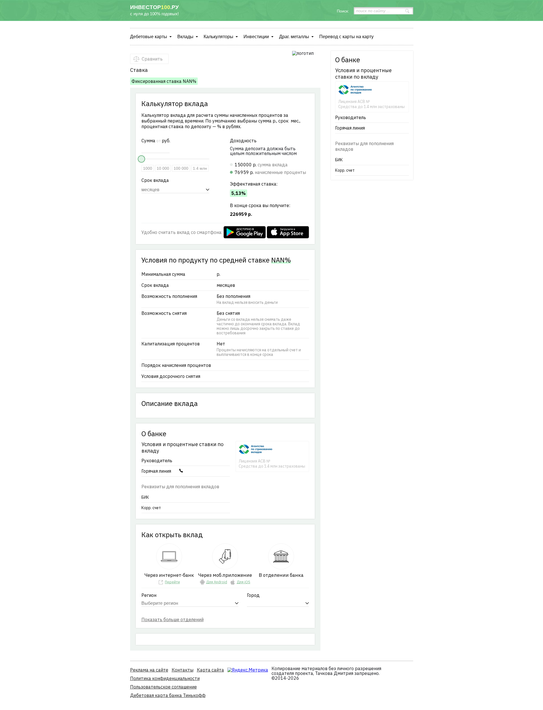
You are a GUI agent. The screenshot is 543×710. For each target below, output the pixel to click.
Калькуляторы (218, 36)
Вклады (185, 36)
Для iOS (243, 582)
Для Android (216, 582)
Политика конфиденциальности (165, 678)
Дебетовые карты (148, 36)
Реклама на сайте (149, 670)
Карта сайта (210, 670)
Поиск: (343, 11)
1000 (147, 168)
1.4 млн (200, 168)
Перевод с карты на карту (346, 36)
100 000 (181, 168)
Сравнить (152, 59)
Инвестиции (256, 36)
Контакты (182, 670)
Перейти (172, 582)
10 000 (163, 168)
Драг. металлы (294, 36)
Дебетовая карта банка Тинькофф (168, 695)
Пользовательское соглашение (163, 687)
